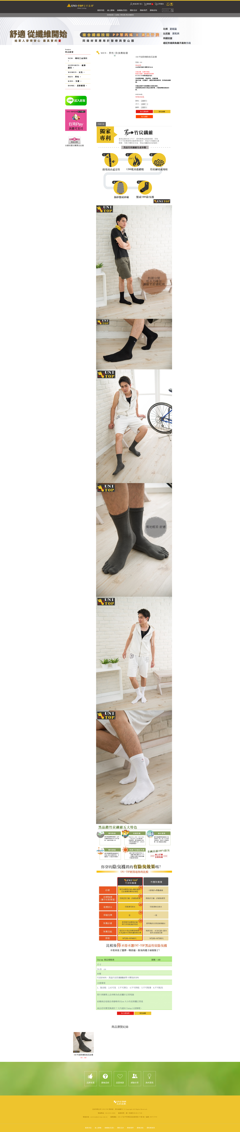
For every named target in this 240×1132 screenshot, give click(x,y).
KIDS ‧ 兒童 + (75, 81)
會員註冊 (136, 4)
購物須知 (153, 10)
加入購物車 (144, 111)
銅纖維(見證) (122, 10)
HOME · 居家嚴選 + (77, 86)
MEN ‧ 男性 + (74, 77)
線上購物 (110, 10)
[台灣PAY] (76, 120)
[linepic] (76, 100)
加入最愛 (144, 117)
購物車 (150, 4)
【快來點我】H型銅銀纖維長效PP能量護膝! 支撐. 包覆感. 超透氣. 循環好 (120, 15)
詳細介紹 (101, 124)
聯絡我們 (143, 10)
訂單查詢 (161, 4)
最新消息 (100, 10)
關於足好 (133, 10)
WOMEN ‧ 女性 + (76, 72)
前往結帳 (162, 111)
